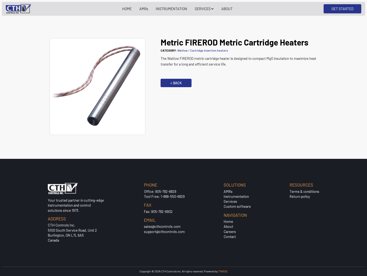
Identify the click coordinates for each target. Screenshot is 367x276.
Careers (230, 231)
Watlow (182, 50)
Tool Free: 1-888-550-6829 (164, 196)
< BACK (176, 83)
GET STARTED (342, 8)
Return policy (300, 196)
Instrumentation (236, 196)
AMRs (143, 8)
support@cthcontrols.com (164, 231)
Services (230, 201)
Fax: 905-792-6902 (158, 211)
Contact (230, 236)
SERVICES (203, 8)
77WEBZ (223, 271)
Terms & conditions (304, 191)
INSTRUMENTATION (171, 8)
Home (228, 221)
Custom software (237, 206)
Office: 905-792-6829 (160, 191)
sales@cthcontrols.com (162, 226)
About (228, 226)
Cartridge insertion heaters (209, 50)
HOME (127, 8)
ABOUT (227, 8)
